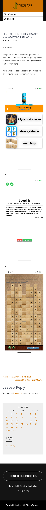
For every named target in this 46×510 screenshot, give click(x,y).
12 (31, 417)
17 (22, 420)
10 (22, 417)
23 (17, 424)
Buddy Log (9, 18)
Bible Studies (10, 14)
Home (11, 486)
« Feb (8, 430)
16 (17, 420)
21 (7, 424)
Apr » (13, 430)
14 (7, 420)
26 (31, 424)
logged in (17, 393)
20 (36, 420)
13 (36, 417)
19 (31, 420)
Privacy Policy (23, 490)
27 (36, 424)
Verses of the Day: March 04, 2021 (17, 376)
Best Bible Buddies (23, 476)
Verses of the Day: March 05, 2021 (29, 380)
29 (12, 427)
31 (22, 427)
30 (17, 427)
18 (26, 420)
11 (26, 417)
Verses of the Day (10, 446)
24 (22, 424)
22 (12, 424)
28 (7, 427)
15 (12, 420)
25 (27, 424)
